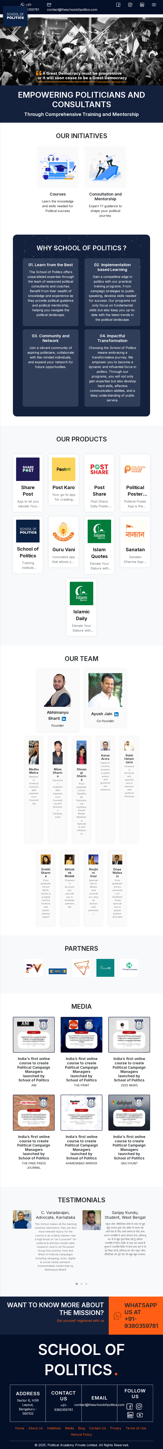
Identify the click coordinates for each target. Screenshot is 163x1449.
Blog (81, 1428)
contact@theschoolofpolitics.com (99, 1405)
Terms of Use (136, 1428)
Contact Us (97, 1428)
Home (19, 1428)
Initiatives (54, 1428)
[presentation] (0, 1248)
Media (69, 1428)
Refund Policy (81, 1434)
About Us (35, 1428)
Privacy (115, 1428)
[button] (76, 1284)
